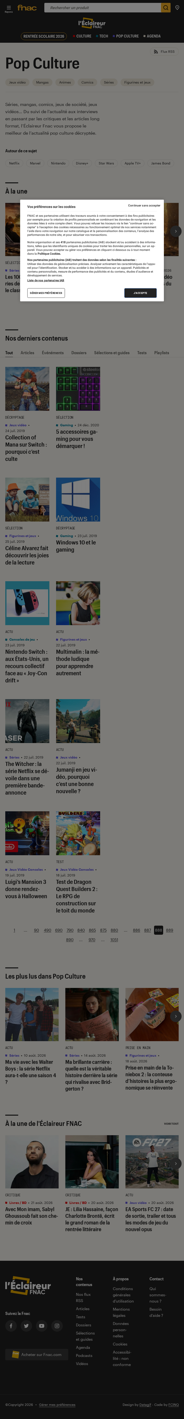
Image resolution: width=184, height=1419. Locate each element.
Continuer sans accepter (144, 205)
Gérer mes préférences (46, 293)
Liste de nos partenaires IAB (45, 280)
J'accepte (140, 293)
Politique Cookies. (49, 253)
